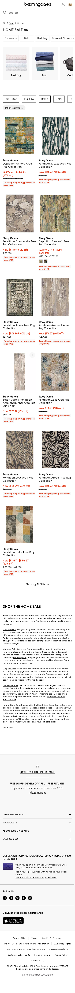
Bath (27, 38)
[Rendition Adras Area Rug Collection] (19, 297)
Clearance (11, 38)
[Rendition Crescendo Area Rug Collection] (19, 213)
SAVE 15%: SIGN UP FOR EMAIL (37, 772)
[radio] (41, 261)
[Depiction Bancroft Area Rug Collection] (55, 213)
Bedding (42, 38)
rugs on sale (11, 641)
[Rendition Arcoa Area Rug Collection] (55, 450)
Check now (51, 877)
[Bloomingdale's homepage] (5, 23)
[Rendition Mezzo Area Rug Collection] (55, 136)
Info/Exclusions (37, 792)
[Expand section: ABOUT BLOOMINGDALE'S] (37, 831)
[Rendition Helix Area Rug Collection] (19, 524)
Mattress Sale (9, 649)
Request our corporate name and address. (37, 969)
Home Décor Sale (11, 705)
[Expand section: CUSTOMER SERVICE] (37, 815)
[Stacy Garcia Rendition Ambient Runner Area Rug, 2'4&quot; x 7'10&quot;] (19, 372)
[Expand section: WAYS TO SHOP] (37, 839)
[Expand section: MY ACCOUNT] (37, 823)
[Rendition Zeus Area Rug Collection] (19, 450)
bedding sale (19, 657)
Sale (11, 23)
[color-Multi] (45, 261)
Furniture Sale (9, 629)
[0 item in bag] (70, 4)
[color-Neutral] (41, 261)
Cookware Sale (10, 685)
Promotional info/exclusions (30, 877)
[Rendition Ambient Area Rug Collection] (55, 297)
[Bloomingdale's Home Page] (37, 4)
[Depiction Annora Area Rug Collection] (19, 136)
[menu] (5, 4)
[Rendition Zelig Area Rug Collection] (55, 372)
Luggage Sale (9, 668)
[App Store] (13, 920)
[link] (19, 172)
